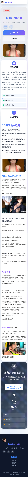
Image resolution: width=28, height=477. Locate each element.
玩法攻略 (14, 463)
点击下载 (14, 465)
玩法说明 (14, 460)
